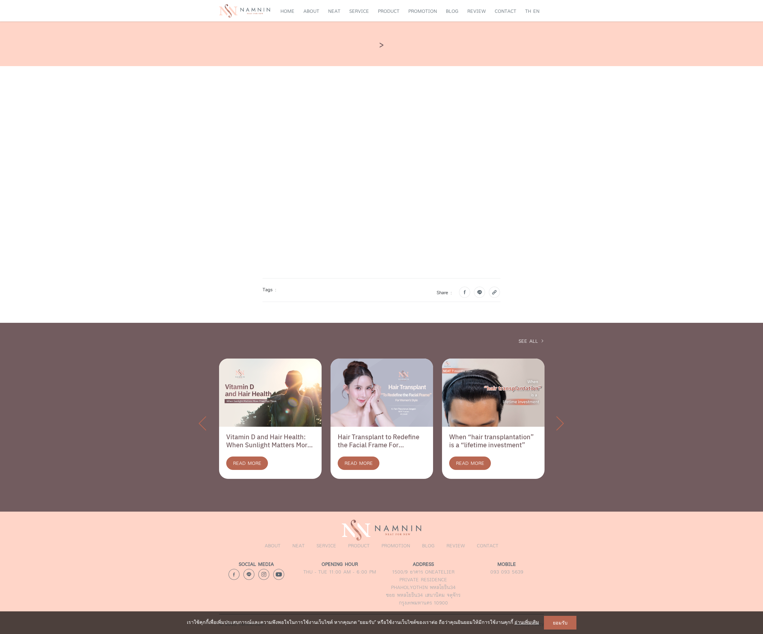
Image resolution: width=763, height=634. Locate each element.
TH (528, 11)
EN (536, 11)
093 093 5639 (506, 568)
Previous (203, 423)
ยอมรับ (560, 622)
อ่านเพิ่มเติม (526, 622)
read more (247, 463)
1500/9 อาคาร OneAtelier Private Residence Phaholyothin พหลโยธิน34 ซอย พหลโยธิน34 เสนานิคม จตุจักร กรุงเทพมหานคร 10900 (423, 583)
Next (560, 423)
